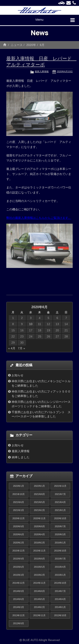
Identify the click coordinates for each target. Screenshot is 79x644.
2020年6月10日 (65, 71)
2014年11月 (39, 583)
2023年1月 (18, 486)
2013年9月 (18, 623)
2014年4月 (60, 599)
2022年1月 (39, 486)
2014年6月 (18, 599)
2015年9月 (18, 558)
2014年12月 (18, 583)
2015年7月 (60, 558)
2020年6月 (18, 534)
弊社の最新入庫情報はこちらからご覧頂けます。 (38, 217)
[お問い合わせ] (68, 3)
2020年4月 (39, 534)
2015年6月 (18, 567)
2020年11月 (39, 518)
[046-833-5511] (74, 3)
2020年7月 (60, 526)
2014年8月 (39, 591)
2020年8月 (39, 526)
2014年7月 (60, 591)
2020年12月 (18, 518)
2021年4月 (60, 502)
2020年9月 (18, 526)
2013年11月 (39, 615)
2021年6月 (18, 502)
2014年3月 (18, 607)
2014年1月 (60, 607)
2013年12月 (18, 615)
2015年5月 (39, 567)
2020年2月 (18, 542)
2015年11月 (39, 550)
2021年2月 (39, 510)
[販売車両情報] (61, 3)
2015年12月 (18, 550)
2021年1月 (60, 510)
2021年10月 (18, 494)
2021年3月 (18, 510)
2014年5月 (39, 599)
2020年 (31, 45)
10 (30, 324)
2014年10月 (60, 583)
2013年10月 (60, 615)
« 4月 (11, 348)
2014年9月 (18, 591)
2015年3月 (18, 575)
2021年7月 (60, 494)
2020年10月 (60, 518)
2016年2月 (39, 542)
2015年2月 (39, 575)
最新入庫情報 (42, 71)
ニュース (17, 45)
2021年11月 (60, 486)
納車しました (20, 457)
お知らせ (17, 375)
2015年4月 (60, 567)
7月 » (21, 348)
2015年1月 (60, 575)
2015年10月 (60, 550)
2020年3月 (60, 534)
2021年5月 (39, 502)
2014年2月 (39, 607)
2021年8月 (39, 494)
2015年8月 (39, 558)
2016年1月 (60, 542)
